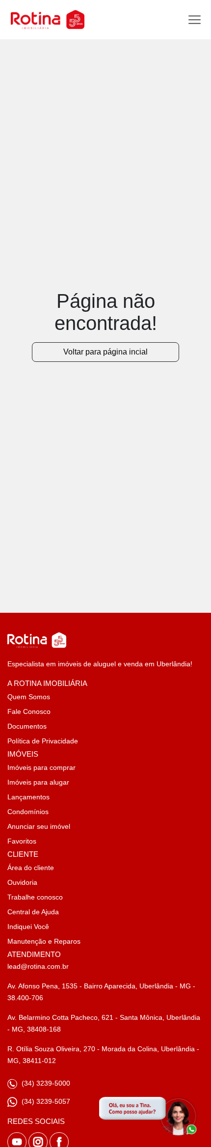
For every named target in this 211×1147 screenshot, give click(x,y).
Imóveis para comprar (41, 767)
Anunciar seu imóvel (38, 826)
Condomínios (28, 812)
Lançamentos (28, 797)
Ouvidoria (22, 882)
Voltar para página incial (105, 352)
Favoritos (21, 841)
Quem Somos (28, 697)
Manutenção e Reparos (43, 941)
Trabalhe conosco (35, 897)
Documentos (27, 726)
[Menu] (194, 20)
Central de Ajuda (33, 912)
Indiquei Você (28, 926)
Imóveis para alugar (38, 782)
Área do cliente (30, 868)
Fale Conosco (29, 711)
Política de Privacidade (42, 741)
